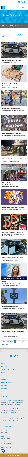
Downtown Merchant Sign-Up (7, 382)
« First (3, 342)
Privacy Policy (4, 389)
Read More (16, 404)
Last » (7, 344)
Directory (3, 373)
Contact (2, 392)
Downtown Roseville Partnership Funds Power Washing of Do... (14, 158)
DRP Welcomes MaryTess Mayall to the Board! (10, 282)
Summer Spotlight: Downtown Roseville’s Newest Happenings (12, 417)
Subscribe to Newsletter (14, 455)
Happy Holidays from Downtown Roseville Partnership (12, 133)
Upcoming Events (6, 426)
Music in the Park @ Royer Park (8, 431)
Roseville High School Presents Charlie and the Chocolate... (13, 207)
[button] (25, 8)
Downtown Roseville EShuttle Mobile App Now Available (12, 257)
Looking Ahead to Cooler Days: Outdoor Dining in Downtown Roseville (14, 400)
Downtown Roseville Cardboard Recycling (10, 84)
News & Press (19, 25)
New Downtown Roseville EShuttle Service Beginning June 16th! (13, 332)
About (2, 360)
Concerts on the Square (6, 447)
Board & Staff (4, 25)
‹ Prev (7, 342)
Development (4, 376)
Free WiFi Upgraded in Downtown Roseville (10, 306)
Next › (3, 344)
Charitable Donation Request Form (8, 369)
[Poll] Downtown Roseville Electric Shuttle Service (11, 60)
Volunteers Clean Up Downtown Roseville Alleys (11, 108)
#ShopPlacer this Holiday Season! (8, 183)
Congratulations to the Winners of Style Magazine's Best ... (13, 232)
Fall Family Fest (4, 442)
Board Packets (4, 363)
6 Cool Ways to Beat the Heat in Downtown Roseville (11, 409)
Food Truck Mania (4, 436)
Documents (12, 25)
